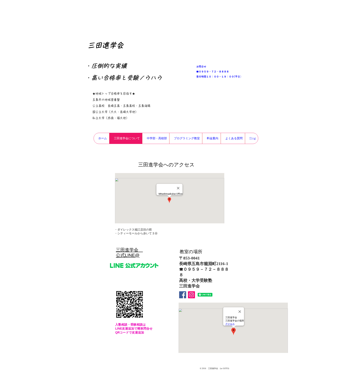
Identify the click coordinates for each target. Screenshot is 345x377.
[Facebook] (182, 294)
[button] (155, 138)
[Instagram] (191, 294)
